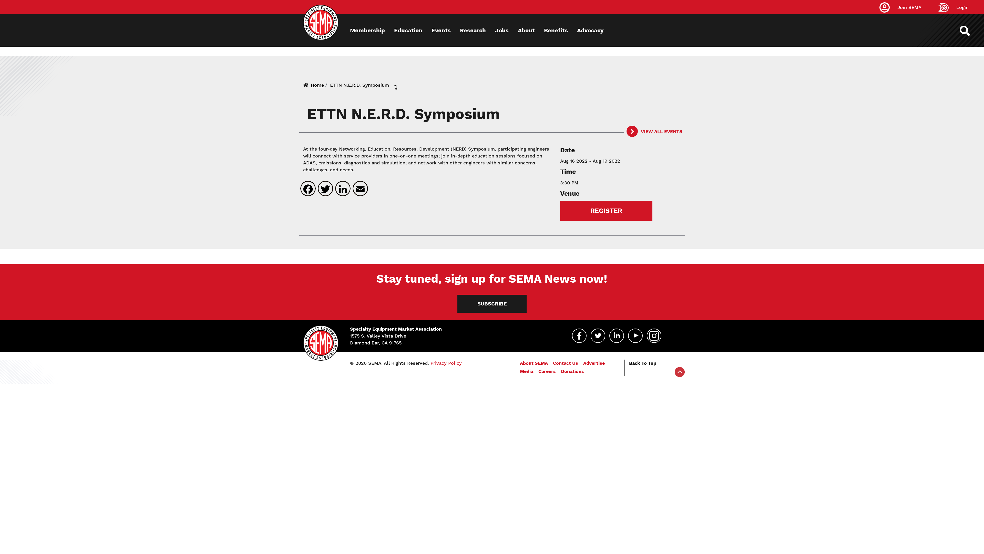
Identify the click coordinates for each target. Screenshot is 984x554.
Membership (367, 30)
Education (408, 30)
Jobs (502, 30)
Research (473, 30)
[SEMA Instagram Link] (654, 336)
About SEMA (534, 363)
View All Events (661, 131)
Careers (547, 371)
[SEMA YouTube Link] (635, 336)
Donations (572, 371)
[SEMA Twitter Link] (598, 336)
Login (962, 7)
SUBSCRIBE (492, 304)
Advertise (594, 363)
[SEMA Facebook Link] (579, 336)
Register (606, 210)
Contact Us (565, 363)
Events (441, 30)
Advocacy (590, 30)
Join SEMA (909, 7)
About (526, 30)
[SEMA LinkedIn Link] (616, 336)
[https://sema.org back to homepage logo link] (969, 31)
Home (317, 85)
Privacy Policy (446, 363)
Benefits (556, 30)
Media (526, 371)
